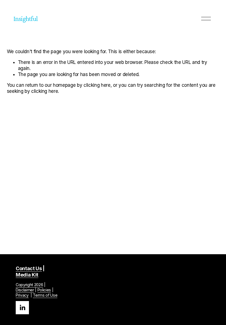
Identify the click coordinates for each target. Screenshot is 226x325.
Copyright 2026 (29, 284)
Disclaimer (25, 290)
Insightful (26, 18)
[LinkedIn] (22, 307)
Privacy (22, 295)
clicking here (97, 85)
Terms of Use (45, 295)
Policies (44, 290)
